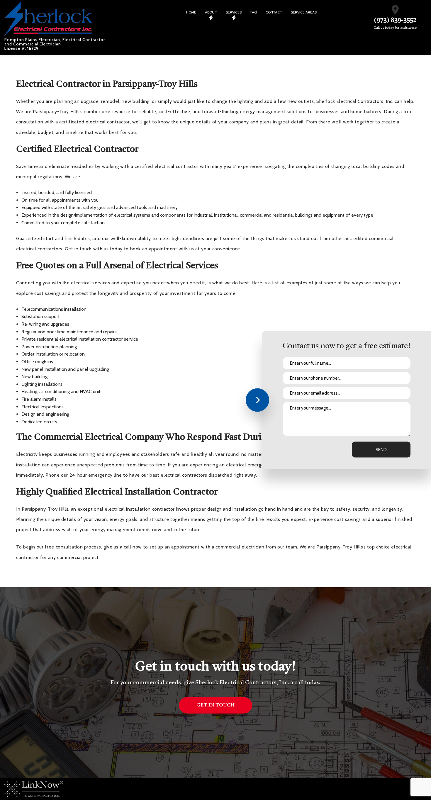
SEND (381, 449)
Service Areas (304, 12)
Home (191, 12)
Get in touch (215, 705)
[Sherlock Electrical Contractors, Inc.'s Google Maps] (395, 11)
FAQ (253, 12)
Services (234, 12)
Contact (274, 12)
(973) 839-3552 (395, 20)
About (211, 12)
